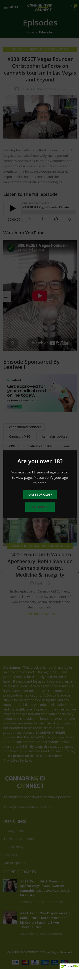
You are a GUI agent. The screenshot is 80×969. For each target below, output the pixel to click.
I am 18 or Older (40, 494)
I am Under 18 (40, 507)
